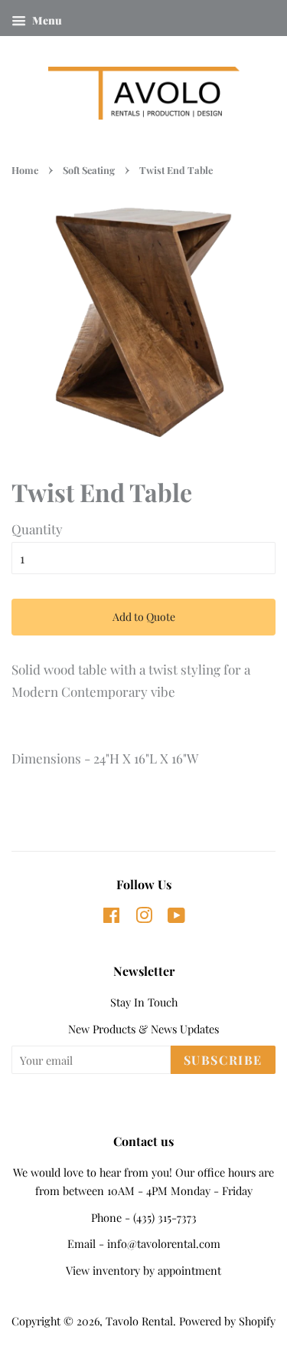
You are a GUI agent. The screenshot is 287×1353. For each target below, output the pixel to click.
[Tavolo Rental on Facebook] (111, 917)
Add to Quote (144, 616)
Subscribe (223, 1060)
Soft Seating (89, 169)
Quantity (37, 529)
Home (24, 169)
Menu (46, 20)
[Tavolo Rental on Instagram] (143, 917)
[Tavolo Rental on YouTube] (176, 917)
